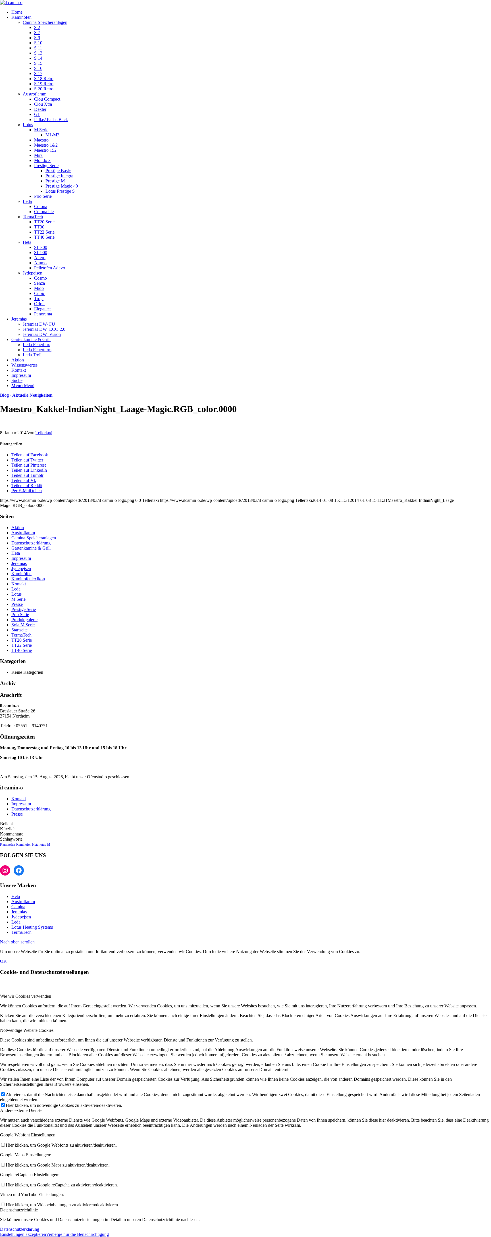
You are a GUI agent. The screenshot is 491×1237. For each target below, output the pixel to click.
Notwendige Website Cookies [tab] (26, 1030)
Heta (27, 242)
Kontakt (18, 583)
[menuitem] (251, 12)
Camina (18, 906)
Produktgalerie (24, 619)
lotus (42, 845)
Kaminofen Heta (27, 845)
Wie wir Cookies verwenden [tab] (25, 996)
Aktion (17, 527)
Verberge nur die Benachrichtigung (77, 1234)
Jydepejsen (32, 273)
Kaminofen (7, 845)
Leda (27, 201)
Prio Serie (20, 614)
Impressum (21, 558)
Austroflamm (34, 94)
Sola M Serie (23, 624)
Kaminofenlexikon (28, 578)
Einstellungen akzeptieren (23, 1234)
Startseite (19, 629)
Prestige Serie (23, 609)
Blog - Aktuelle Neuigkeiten (26, 395)
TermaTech (33, 216)
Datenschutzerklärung (31, 542)
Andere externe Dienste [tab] (21, 1110)
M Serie (18, 599)
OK (3, 961)
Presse (17, 604)
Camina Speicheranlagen (45, 22)
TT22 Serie (21, 645)
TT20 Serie (21, 640)
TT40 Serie (21, 650)
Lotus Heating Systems (32, 927)
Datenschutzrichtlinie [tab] (19, 1209)
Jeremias (19, 563)
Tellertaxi (44, 432)
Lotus (28, 124)
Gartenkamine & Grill (31, 548)
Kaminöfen (21, 573)
